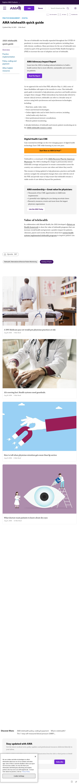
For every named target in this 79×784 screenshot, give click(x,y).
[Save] (71, 781)
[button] (39, 2)
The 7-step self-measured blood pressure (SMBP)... (36, 734)
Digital (25, 18)
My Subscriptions (53, 14)
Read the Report (34, 76)
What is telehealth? (58, 731)
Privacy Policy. (26, 771)
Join (29, 8)
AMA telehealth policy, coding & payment (33, 731)
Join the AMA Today (36, 209)
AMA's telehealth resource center (39, 128)
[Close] (35, 756)
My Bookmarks (74, 14)
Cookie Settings (19, 776)
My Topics (64, 14)
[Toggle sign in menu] (75, 8)
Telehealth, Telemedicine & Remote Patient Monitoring (20, 262)
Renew (40, 8)
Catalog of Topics (46, 262)
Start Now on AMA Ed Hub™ (50, 150)
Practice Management (11, 18)
